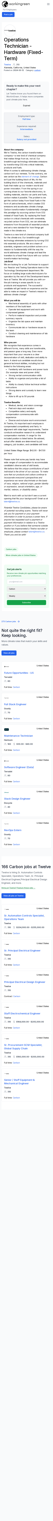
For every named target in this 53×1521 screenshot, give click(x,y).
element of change (30, 176)
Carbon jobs (11, 549)
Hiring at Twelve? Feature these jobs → (18, 888)
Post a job (8, 14)
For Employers (9, 9)
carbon (37, 70)
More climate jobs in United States (21, 555)
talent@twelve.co (36, 531)
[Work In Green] (16, 4)
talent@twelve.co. (12, 501)
